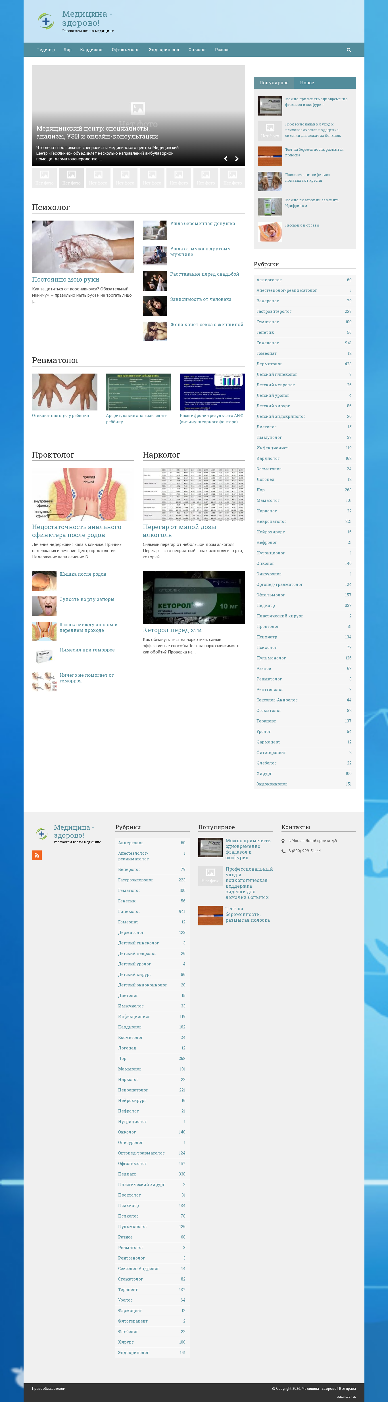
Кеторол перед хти (172, 630)
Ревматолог (304, 679)
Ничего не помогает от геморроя (86, 678)
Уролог (304, 731)
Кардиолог (91, 49)
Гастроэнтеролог (304, 311)
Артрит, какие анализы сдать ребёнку (137, 418)
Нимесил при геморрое (87, 650)
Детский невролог (304, 384)
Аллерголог (304, 279)
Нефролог (304, 542)
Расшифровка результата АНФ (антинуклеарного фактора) (211, 418)
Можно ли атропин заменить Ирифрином (312, 203)
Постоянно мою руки (65, 279)
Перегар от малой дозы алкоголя (179, 531)
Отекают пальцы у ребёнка (60, 415)
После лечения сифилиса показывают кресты (307, 177)
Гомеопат (304, 353)
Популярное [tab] (274, 82)
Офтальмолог (126, 49)
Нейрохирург (304, 532)
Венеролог (304, 300)
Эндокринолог (164, 49)
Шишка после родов (82, 574)
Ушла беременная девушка (202, 223)
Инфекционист (304, 447)
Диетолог (304, 426)
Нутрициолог (304, 553)
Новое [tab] (307, 82)
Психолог (304, 647)
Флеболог (304, 763)
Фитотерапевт (304, 752)
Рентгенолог (304, 689)
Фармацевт (304, 742)
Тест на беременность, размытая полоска (314, 152)
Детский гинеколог (304, 374)
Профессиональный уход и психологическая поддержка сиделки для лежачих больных (313, 130)
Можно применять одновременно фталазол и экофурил (316, 102)
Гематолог (304, 321)
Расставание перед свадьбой (204, 274)
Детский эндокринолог (304, 416)
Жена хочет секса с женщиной (206, 324)
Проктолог (304, 626)
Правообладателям (48, 1388)
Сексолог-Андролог (304, 700)
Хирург (304, 773)
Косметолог (304, 468)
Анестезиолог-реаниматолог (304, 290)
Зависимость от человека (200, 299)
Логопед (304, 479)
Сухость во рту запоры (86, 599)
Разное (222, 49)
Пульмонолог (304, 658)
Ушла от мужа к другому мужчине (200, 251)
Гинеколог (304, 342)
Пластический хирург (304, 616)
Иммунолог (304, 437)
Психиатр (304, 637)
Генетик (304, 332)
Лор (67, 49)
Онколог (197, 49)
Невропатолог (304, 521)
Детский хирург (304, 405)
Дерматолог (304, 363)
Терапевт (304, 721)
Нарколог (304, 511)
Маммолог (304, 500)
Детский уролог (304, 395)
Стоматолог (304, 710)
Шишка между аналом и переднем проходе (88, 627)
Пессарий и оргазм (302, 225)
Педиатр (45, 49)
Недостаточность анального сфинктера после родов (76, 531)
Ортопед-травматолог (304, 584)
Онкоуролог (304, 574)
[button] (226, 159)
